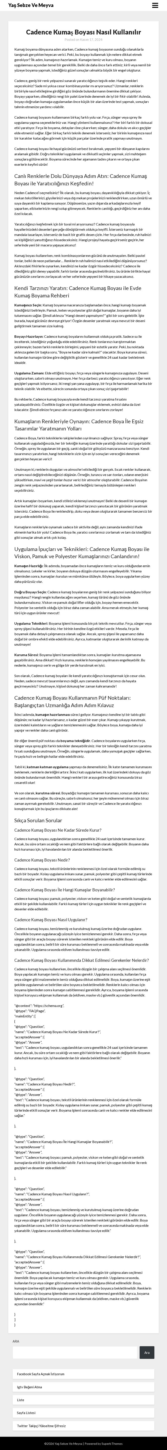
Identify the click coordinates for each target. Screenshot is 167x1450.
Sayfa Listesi (26, 1413)
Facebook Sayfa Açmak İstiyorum (40, 1374)
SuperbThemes (112, 1443)
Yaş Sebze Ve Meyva (30, 5)
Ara (16, 1341)
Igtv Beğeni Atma (29, 1387)
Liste (20, 1400)
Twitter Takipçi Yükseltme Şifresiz (41, 1426)
